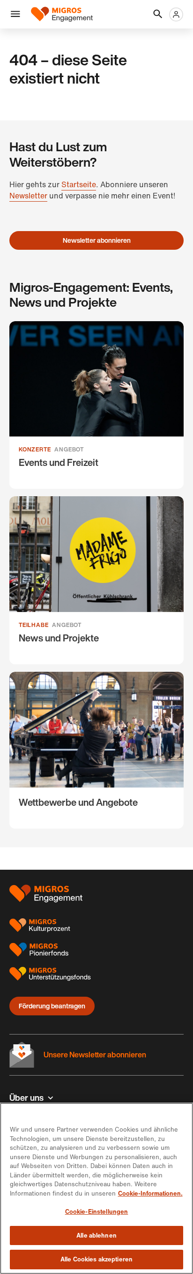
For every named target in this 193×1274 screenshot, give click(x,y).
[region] (96, 1188)
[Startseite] (61, 14)
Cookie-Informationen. (150, 1193)
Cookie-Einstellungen (96, 1211)
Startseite (78, 184)
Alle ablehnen (96, 1235)
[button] (15, 14)
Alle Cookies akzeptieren (96, 1259)
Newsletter (28, 195)
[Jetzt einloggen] (176, 14)
